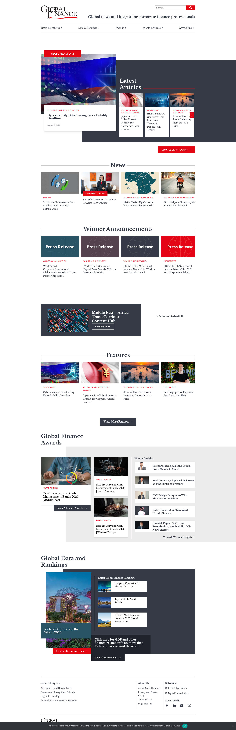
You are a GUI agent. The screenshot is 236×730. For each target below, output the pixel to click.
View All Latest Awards (70, 508)
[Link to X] (189, 705)
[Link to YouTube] (181, 705)
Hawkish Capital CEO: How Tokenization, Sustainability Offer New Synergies (172, 526)
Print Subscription (177, 688)
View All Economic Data (70, 651)
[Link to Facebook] (167, 705)
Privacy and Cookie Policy (148, 694)
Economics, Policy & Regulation (181, 111)
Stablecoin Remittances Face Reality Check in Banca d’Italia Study (59, 205)
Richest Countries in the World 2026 (61, 631)
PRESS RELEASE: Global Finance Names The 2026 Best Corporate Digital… (178, 269)
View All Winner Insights (177, 537)
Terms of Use (145, 699)
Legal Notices (145, 703)
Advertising (185, 28)
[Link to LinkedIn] (174, 705)
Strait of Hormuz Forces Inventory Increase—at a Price (137, 395)
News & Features (50, 28)
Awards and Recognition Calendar (58, 692)
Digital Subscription (178, 693)
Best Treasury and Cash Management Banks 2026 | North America (110, 488)
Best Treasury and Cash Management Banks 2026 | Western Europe (110, 529)
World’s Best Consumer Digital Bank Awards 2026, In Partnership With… (99, 269)
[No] (232, 726)
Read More (101, 326)
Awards (120, 28)
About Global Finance (149, 688)
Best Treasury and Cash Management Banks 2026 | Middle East (61, 497)
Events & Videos (151, 28)
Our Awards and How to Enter (56, 688)
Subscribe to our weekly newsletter (59, 700)
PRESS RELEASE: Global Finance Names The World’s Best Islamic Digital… (139, 269)
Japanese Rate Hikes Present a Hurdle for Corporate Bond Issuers (99, 398)
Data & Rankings (87, 28)
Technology (153, 110)
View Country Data (106, 657)
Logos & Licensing (50, 696)
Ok (185, 726)
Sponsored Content (95, 193)
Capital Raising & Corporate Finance (130, 111)
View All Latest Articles (175, 149)
